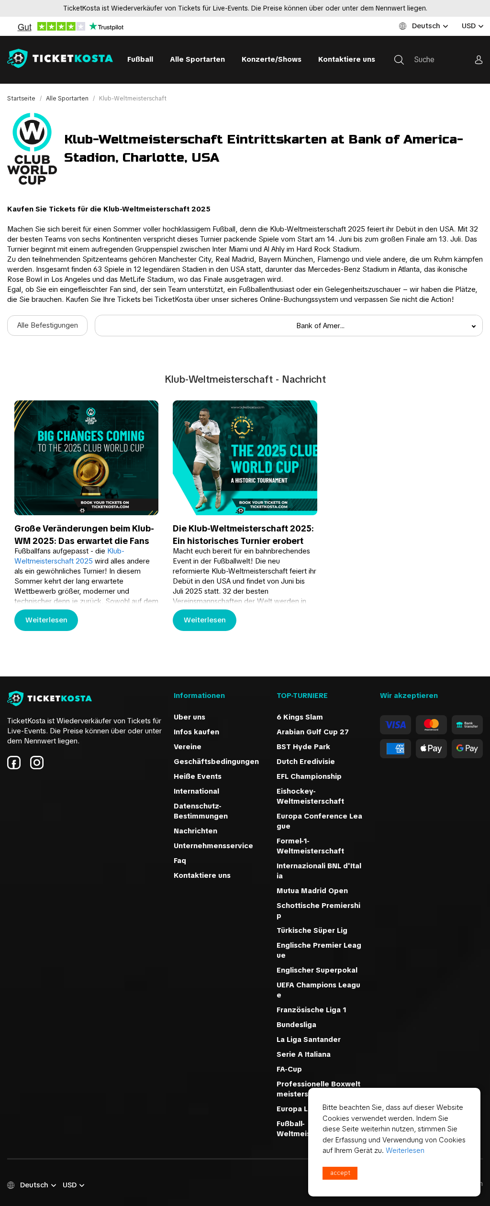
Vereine (187, 747)
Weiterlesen (46, 620)
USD (469, 26)
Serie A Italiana (304, 1054)
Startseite (22, 98)
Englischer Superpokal (317, 970)
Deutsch (426, 26)
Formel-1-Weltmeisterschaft (310, 846)
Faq (180, 860)
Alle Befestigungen (47, 325)
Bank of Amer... (320, 326)
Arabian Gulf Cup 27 (313, 732)
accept (340, 1173)
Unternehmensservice (213, 846)
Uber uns (189, 717)
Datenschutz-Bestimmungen (201, 811)
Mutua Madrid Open (312, 891)
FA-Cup (289, 1069)
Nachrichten (195, 831)
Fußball (140, 59)
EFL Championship (309, 776)
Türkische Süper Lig (312, 930)
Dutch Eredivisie (306, 761)
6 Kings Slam (300, 717)
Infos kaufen (196, 732)
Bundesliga (296, 1024)
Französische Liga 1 (311, 1010)
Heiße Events (198, 776)
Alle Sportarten (197, 59)
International (196, 791)
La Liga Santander (309, 1039)
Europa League (304, 1109)
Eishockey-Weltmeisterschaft (310, 796)
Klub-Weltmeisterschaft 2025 (69, 556)
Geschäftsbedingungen (216, 761)
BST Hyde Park (303, 747)
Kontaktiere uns (346, 59)
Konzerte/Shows (271, 59)
